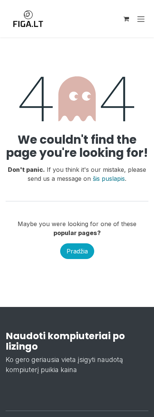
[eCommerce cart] (125, 18)
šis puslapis (109, 178)
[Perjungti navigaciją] (140, 19)
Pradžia (77, 251)
